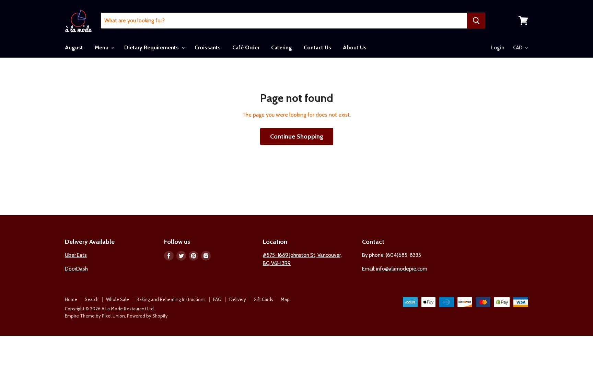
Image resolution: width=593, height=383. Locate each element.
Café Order (245, 47)
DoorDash (76, 269)
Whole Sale (117, 299)
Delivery (237, 299)
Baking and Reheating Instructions (171, 299)
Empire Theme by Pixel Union (95, 316)
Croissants (208, 47)
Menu (102, 47)
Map (285, 299)
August (74, 47)
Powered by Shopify (147, 316)
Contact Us (317, 47)
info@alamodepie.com (401, 269)
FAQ (217, 299)
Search (91, 299)
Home (71, 299)
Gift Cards (263, 299)
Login (497, 48)
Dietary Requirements (152, 47)
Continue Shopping (296, 136)
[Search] (476, 20)
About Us (355, 47)
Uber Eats (76, 255)
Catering (281, 47)
